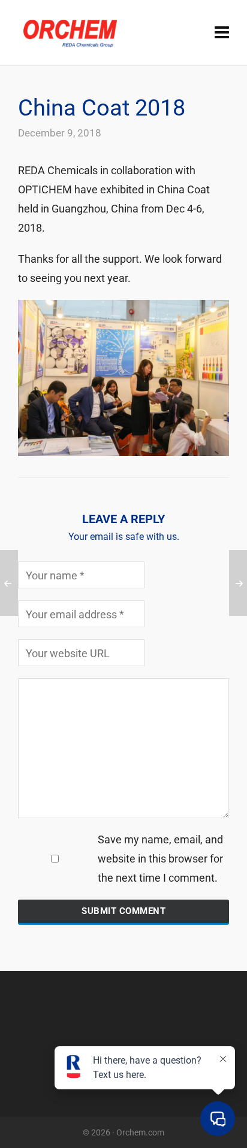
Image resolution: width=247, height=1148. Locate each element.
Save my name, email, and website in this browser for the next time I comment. (160, 858)
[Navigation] (222, 33)
